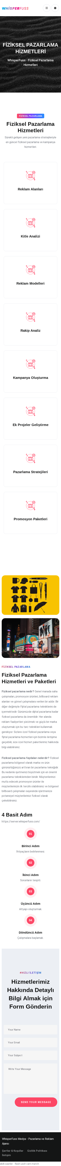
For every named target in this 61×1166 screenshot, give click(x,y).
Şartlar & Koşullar (12, 1150)
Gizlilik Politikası (37, 1150)
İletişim (6, 1155)
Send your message (36, 1102)
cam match (32, 1163)
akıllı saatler (6, 1163)
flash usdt (20, 1163)
